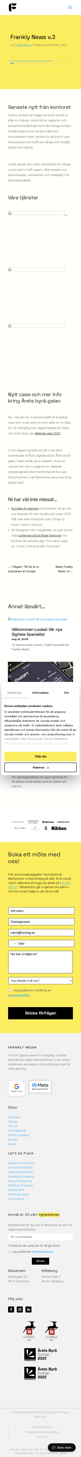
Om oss (12, 1126)
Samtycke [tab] (14, 692)
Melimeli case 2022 (47, 433)
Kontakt (12, 1139)
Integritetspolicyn (42, 1251)
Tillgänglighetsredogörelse (42, 1432)
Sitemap (42, 1436)
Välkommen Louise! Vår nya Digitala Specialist (37, 632)
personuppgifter (18, 995)
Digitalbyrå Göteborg (21, 1176)
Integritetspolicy (42, 1427)
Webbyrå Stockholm (20, 1172)
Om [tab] (66, 692)
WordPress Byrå (18, 1194)
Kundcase (14, 1117)
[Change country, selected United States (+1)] (12, 943)
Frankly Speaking (18, 1135)
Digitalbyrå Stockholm (21, 1163)
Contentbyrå (16, 1198)
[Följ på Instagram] (20, 1309)
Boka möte (64, 1447)
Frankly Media (22, 45)
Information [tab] (40, 692)
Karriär (12, 1144)
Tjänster (13, 1121)
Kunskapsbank (17, 1130)
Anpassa (38, 767)
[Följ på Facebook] (11, 1309)
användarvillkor (49, 1453)
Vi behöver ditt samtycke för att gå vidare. (34, 1245)
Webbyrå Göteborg (20, 1185)
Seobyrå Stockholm (20, 1167)
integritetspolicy (24, 1453)
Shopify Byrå (16, 1189)
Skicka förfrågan (40, 1013)
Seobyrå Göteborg (20, 1181)
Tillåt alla (40, 756)
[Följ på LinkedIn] (28, 1309)
